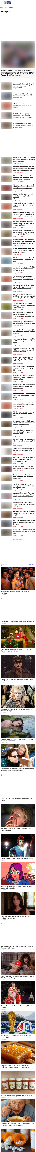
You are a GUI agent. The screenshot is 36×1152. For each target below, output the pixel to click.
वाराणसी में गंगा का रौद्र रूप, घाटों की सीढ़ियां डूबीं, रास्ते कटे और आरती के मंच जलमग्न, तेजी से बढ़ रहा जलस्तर (24, 268)
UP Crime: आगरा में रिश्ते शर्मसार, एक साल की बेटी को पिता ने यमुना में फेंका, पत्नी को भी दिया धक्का (24, 522)
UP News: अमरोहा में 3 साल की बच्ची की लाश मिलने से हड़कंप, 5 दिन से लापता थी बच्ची (23, 259)
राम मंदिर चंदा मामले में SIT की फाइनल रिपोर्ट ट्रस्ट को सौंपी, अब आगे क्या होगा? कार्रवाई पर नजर (24, 395)
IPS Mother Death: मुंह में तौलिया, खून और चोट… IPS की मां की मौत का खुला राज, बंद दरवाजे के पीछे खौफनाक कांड (24, 422)
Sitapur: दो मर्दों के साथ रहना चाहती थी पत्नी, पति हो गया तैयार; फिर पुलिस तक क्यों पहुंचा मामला (23, 195)
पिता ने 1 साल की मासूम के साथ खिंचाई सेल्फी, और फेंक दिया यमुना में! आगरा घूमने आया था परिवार (23, 476)
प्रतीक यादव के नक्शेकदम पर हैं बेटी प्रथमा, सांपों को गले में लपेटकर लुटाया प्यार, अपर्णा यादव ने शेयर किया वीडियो (23, 350)
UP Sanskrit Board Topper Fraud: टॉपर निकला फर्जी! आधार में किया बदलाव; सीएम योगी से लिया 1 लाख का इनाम (24, 177)
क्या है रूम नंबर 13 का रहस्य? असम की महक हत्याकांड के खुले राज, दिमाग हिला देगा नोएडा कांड (24, 531)
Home (1, 7)
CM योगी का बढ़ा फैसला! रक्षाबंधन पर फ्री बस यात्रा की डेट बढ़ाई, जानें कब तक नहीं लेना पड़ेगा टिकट (23, 105)
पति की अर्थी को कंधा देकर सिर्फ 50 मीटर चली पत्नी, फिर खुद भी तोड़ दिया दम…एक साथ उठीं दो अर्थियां (23, 432)
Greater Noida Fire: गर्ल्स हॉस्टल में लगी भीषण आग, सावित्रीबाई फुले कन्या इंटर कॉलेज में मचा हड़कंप (24, 386)
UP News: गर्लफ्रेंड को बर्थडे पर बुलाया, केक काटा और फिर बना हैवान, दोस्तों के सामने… (23, 413)
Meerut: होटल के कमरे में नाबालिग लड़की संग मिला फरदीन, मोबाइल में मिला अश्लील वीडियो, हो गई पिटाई (23, 377)
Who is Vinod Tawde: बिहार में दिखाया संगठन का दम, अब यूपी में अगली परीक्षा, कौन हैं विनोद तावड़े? (23, 368)
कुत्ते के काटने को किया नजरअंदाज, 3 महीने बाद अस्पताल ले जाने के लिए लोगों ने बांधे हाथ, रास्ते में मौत (24, 331)
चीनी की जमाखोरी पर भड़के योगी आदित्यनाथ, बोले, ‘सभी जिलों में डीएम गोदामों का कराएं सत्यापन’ (24, 205)
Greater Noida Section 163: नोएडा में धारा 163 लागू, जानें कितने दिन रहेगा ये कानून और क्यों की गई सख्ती (24, 159)
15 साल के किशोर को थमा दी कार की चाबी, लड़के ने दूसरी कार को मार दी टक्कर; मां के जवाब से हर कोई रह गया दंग (23, 250)
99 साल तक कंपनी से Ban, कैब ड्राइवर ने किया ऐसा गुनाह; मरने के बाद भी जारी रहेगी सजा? (23, 450)
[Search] (34, 2)
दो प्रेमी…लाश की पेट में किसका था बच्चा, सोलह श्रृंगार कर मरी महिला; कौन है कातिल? (24, 467)
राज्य (6, 7)
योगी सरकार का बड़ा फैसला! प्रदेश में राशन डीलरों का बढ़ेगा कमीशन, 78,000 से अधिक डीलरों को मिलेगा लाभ (23, 404)
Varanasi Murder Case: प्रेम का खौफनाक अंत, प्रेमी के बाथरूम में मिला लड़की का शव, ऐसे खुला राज (24, 305)
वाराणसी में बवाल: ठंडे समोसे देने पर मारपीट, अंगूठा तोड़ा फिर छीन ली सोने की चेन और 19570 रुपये (23, 359)
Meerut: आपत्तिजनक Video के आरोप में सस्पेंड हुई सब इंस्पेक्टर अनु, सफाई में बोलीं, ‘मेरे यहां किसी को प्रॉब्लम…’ (23, 125)
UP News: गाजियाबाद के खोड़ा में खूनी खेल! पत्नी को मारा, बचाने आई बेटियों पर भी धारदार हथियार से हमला (23, 223)
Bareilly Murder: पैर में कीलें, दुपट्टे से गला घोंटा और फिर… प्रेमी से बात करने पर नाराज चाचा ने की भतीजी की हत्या (23, 232)
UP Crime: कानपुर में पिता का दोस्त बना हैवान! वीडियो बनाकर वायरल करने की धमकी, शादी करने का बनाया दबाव (23, 96)
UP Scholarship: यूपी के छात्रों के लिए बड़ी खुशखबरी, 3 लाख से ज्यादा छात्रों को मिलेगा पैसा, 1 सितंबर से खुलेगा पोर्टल (23, 287)
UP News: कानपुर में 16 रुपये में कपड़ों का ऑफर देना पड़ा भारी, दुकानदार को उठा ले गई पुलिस (24, 441)
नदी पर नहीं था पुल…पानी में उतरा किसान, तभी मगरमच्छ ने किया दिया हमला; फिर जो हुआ (24, 322)
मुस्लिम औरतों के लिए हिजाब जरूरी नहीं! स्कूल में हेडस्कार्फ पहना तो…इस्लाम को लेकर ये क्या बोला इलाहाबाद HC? (23, 86)
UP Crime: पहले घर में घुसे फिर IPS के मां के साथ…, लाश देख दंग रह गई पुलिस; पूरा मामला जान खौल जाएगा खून (24, 459)
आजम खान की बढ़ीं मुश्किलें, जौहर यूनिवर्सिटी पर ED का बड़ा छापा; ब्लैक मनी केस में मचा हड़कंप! (24, 340)
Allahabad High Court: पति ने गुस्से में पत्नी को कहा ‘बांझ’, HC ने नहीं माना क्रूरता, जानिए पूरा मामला (24, 504)
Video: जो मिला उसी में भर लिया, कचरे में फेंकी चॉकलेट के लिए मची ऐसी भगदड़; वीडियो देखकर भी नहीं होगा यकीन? (17, 73)
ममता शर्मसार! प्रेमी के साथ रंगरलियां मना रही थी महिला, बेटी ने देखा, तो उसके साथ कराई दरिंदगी (24, 513)
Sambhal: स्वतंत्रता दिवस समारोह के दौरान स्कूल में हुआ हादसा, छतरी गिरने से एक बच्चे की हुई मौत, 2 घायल (23, 485)
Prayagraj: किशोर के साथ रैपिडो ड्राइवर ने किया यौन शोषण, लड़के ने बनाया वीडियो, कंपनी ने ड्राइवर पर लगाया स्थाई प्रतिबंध (23, 494)
